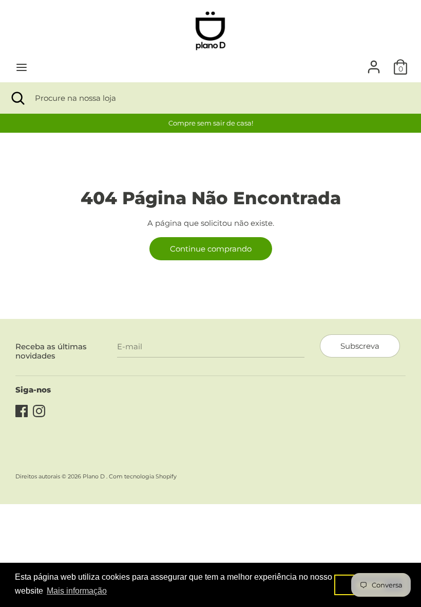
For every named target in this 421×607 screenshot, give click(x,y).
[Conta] (373, 62)
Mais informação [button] (77, 590)
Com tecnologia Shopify (143, 476)
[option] (210, 123)
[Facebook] (21, 410)
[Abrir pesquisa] (17, 98)
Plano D (94, 476)
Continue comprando (211, 249)
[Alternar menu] (21, 67)
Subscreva (359, 346)
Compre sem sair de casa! (210, 123)
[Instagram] (39, 410)
